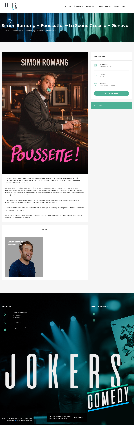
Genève (102, 86)
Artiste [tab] (44, 229)
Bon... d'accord (79, 417)
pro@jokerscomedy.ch (20, 328)
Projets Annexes (105, 6)
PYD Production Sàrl (25, 421)
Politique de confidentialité (58, 418)
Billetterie (98, 105)
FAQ (123, 6)
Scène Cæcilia (110, 86)
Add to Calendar (111, 93)
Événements (78, 6)
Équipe (116, 6)
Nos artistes (90, 6)
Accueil (68, 6)
